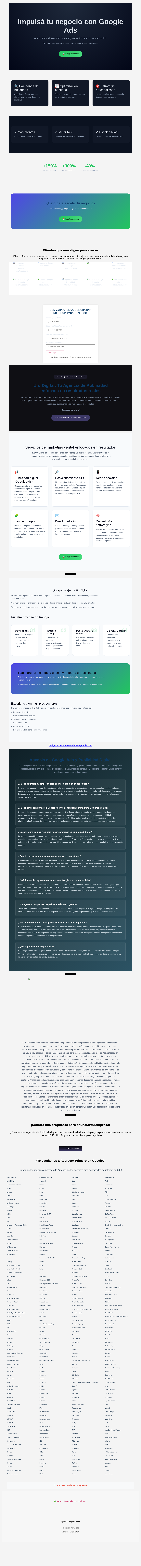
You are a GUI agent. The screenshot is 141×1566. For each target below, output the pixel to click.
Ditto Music (43, 1236)
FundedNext (43, 1302)
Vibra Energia (109, 1412)
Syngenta (108, 1291)
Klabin (41, 1459)
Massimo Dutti (77, 1269)
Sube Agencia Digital (112, 1272)
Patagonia (75, 1397)
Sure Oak (108, 1280)
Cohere (9, 1452)
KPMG (41, 1466)
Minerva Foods (77, 1305)
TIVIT (107, 1338)
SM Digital (108, 1243)
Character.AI (11, 1426)
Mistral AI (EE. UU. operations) (82, 1309)
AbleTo (9, 1188)
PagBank (75, 1393)
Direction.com (44, 1229)
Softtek (107, 1250)
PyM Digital (76, 1459)
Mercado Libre (77, 1283)
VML (106, 1423)
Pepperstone (76, 1408)
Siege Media (109, 1232)
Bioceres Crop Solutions (15, 1353)
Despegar (42, 1210)
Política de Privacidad (70, 1528)
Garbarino (42, 1316)
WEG (107, 1434)
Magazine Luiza (77, 1243)
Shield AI (108, 1229)
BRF (8, 1382)
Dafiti (41, 1192)
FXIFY (41, 1313)
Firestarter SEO (44, 1280)
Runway (108, 1203)
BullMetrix (10, 1390)
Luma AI (75, 1236)
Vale (106, 1404)
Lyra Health (76, 1239)
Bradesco (10, 1371)
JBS (40, 1441)
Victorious (108, 1415)
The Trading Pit (110, 1320)
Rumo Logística (110, 1199)
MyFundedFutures (78, 1327)
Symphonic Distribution (113, 1287)
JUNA (41, 1452)
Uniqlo (107, 1386)
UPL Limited (109, 1393)
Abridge (9, 1192)
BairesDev (10, 1294)
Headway (42, 1382)
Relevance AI (109, 1177)
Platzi (74, 1426)
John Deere (43, 1448)
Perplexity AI (76, 1412)
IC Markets (43, 1404)
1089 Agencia (11, 1177)
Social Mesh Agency (112, 1247)
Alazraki (9, 1232)
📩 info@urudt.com (70, 219)
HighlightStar (43, 1393)
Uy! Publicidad (110, 1401)
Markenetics (76, 1262)
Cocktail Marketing (13, 1437)
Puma (74, 1452)
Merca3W (75, 1280)
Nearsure (75, 1331)
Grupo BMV (43, 1357)
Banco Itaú (10, 1305)
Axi (8, 1283)
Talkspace (108, 1298)
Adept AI (9, 1210)
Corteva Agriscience (13, 1474)
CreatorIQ (42, 1181)
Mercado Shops (77, 1291)
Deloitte (42, 1207)
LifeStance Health (78, 1192)
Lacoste (75, 1177)
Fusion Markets (44, 1309)
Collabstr (10, 1456)
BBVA (8, 1324)
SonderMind (109, 1254)
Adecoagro (10, 1207)
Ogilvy (74, 1371)
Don (40, 1239)
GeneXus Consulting (46, 1324)
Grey (41, 1346)
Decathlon (42, 1203)
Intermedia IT (44, 1434)
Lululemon (75, 1232)
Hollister (42, 1397)
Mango (74, 1247)
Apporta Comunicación (14, 1272)
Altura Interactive (12, 1239)
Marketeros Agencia (79, 1265)
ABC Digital (10, 1181)
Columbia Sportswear (14, 1459)
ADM (8, 1218)
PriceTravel (76, 1437)
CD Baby (10, 1415)
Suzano (107, 1283)
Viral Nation (109, 1419)
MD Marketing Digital (79, 1276)
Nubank (75, 1353)
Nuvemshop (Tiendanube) (81, 1360)
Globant (42, 1335)
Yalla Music (109, 1456)
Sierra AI (108, 1236)
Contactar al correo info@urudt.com (71, 418)
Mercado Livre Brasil (79, 1287)
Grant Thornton (44, 1342)
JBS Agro (42, 1445)
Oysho (74, 1390)
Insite (41, 1423)
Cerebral (10, 1423)
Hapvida (42, 1371)
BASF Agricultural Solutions (16, 1313)
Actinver (9, 1196)
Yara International (111, 1459)
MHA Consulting (77, 1298)
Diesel (41, 1218)
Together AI (109, 1342)
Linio (73, 1199)
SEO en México (110, 1218)
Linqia (74, 1203)
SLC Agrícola (109, 1239)
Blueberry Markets (13, 1364)
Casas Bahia (11, 1412)
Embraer (42, 1254)
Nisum (74, 1349)
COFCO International (14, 1445)
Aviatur (9, 1280)
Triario (107, 1371)
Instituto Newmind (45, 1426)
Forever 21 (43, 1287)
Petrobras (75, 1415)
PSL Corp (75, 1441)
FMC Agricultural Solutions (48, 1283)
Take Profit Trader (111, 1294)
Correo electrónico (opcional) (57, 334)
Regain (74, 1474)
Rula (106, 1196)
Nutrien (74, 1357)
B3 (7, 1291)
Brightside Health (13, 1386)
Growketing (43, 1353)
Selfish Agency (110, 1214)
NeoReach (76, 1335)
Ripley (107, 1181)
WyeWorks (108, 1448)
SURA (107, 1276)
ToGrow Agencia (110, 1346)
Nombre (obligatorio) (53, 317)
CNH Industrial (12, 1434)
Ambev (9, 1243)
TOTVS (107, 1357)
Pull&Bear (75, 1448)
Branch (9, 1375)
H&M (41, 1368)
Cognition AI (11, 1448)
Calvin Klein (11, 1401)
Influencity (42, 1415)
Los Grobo (76, 1225)
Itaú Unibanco (44, 1437)
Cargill (9, 1408)
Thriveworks (109, 1327)
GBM (41, 1320)
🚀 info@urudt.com (70, 54)
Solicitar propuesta (55, 353)
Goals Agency (44, 1338)
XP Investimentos (111, 1452)
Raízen (74, 1463)
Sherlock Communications (114, 1225)
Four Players (43, 1291)
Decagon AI (43, 1199)
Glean (41, 1331)
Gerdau (42, 1327)
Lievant (74, 1188)
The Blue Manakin (111, 1309)
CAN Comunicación (13, 1404)
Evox (41, 1265)
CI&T (8, 1430)
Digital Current (44, 1221)
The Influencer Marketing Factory (116, 1316)
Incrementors (44, 1412)
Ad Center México (13, 1203)
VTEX (107, 1426)
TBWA (107, 1302)
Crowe (41, 1188)
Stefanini (108, 1262)
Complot (9, 1463)
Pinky (74, 1423)
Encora (41, 1262)
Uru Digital (108, 1397)
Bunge (9, 1393)
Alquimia (10, 1236)
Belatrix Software (12, 1331)
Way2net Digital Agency (113, 1430)
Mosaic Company (78, 1320)
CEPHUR (10, 1419)
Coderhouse (11, 1441)
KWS (41, 1474)
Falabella (42, 1276)
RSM (106, 1192)
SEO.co (107, 1221)
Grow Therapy (44, 1349)
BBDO (9, 1320)
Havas (41, 1379)
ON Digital (75, 1375)
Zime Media (109, 1474)
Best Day (10, 1346)
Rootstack (108, 1188)
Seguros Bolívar (110, 1210)
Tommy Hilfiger (110, 1349)
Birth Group (11, 1357)
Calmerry (10, 1397)
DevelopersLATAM (45, 1214)
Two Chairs (109, 1379)
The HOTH (109, 1313)
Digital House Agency (46, 1225)
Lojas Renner (77, 1218)
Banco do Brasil (12, 1302)
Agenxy (9, 1229)
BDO (8, 1327)
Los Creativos (77, 1221)
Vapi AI (107, 1408)
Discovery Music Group (47, 1232)
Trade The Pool (110, 1364)
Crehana (42, 1185)
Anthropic (10, 1262)
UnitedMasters (110, 1390)
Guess (41, 1364)
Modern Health (77, 1313)
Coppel (9, 1466)
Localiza (75, 1210)
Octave (74, 1364)
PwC (73, 1456)
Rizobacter (108, 1185)
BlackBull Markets (13, 1360)
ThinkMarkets (109, 1324)
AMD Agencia (11, 1247)
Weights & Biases (111, 1437)
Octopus (75, 1368)
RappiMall (75, 1466)
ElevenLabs (43, 1250)
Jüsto (41, 1456)
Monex (74, 1316)
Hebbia (41, 1386)
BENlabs (10, 1338)
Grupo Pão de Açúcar (46, 1360)
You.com (108, 1463)
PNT (73, 1430)
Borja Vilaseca (12, 1368)
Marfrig (74, 1254)
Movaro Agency (77, 1324)
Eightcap (42, 1247)
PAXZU (74, 1401)
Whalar (107, 1441)
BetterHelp (10, 1349)
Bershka (9, 1342)
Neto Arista (76, 1338)
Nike (73, 1346)
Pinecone (75, 1419)
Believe (9, 1335)
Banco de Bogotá (13, 1298)
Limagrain (75, 1196)
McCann (75, 1272)
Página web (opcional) (54, 342)
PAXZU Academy (78, 1404)
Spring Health (109, 1258)
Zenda (107, 1470)
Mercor (74, 1294)
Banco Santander (13, 1309)
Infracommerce (44, 1419)
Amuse (9, 1258)
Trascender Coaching (112, 1368)
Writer (107, 1445)
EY (40, 1272)
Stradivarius (109, 1269)
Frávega (42, 1298)
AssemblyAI (11, 1276)
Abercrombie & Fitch (14, 1185)
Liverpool (75, 1207)
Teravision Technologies (113, 1305)
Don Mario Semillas (46, 1243)
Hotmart (42, 1401)
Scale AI (108, 1207)
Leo (73, 1181)
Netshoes (75, 1342)
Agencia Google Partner (70, 1522)
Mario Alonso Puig (78, 1258)
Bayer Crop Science (13, 1316)
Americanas (11, 1254)
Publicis (74, 1445)
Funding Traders (45, 1305)
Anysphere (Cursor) (13, 1265)
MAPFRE (75, 1250)
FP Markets (43, 1294)
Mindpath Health (78, 1302)
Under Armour (110, 1382)
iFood (41, 1408)
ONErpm (75, 1379)
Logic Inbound (77, 1214)
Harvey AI (42, 1375)
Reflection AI (76, 1470)
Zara (106, 1466)
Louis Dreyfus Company (80, 1229)
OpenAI (74, 1386)
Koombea (42, 1463)
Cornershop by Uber (14, 1470)
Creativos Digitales (45, 1177)
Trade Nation (109, 1360)
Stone (107, 1265)
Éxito (41, 1269)
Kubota (41, 1470)
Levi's (74, 1185)
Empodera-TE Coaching (47, 1258)
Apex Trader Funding (14, 1269)
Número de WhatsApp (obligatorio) (59, 326)
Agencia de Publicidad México (17, 1225)
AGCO (9, 1221)
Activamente (11, 1199)
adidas (9, 1214)
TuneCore (108, 1375)
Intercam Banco (44, 1430)
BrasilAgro (10, 1379)
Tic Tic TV (108, 1331)
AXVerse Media (12, 1287)
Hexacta (42, 1390)
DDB (41, 1196)
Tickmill (107, 1335)
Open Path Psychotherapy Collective (85, 1382)
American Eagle (12, 1250)
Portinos (75, 1434)
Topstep (107, 1353)
